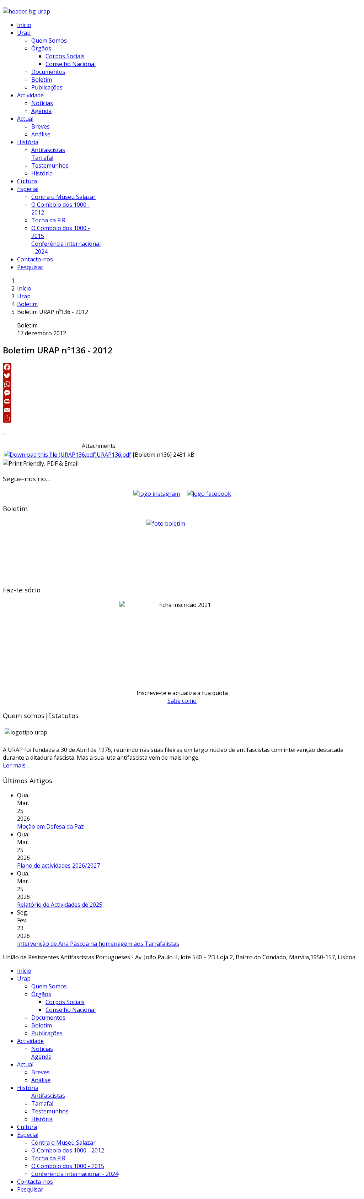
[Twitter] (182, 375)
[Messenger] (182, 393)
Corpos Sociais (65, 56)
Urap (24, 33)
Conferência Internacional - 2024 (74, 1174)
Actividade (30, 95)
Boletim (41, 79)
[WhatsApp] (182, 384)
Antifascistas (48, 150)
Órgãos (41, 48)
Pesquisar (30, 267)
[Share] (182, 418)
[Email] (182, 410)
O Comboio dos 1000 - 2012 (67, 1150)
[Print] (182, 401)
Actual (25, 119)
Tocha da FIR (48, 220)
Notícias (42, 103)
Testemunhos (50, 165)
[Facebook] (182, 367)
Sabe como (182, 701)
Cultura (27, 181)
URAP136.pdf (114, 455)
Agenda (41, 111)
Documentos (48, 72)
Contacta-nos (35, 259)
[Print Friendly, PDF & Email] (41, 463)
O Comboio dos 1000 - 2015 (67, 1166)
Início (24, 25)
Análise (40, 134)
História (27, 142)
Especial (27, 189)
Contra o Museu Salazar (63, 197)
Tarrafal (42, 158)
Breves (40, 126)
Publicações (47, 87)
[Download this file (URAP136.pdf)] (50, 455)
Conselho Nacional (71, 64)
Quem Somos (49, 40)
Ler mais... (16, 765)
